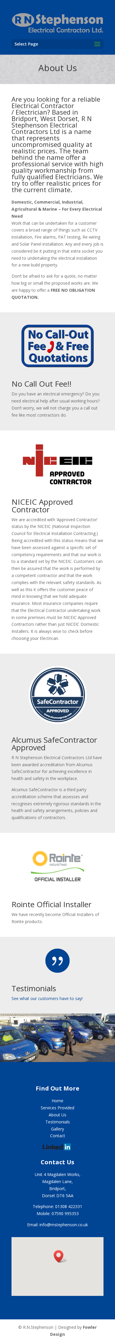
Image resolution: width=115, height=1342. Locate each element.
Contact (57, 1135)
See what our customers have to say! (47, 998)
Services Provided (57, 1107)
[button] (60, 1256)
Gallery (57, 1129)
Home (57, 1100)
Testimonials (34, 988)
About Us (57, 1115)
